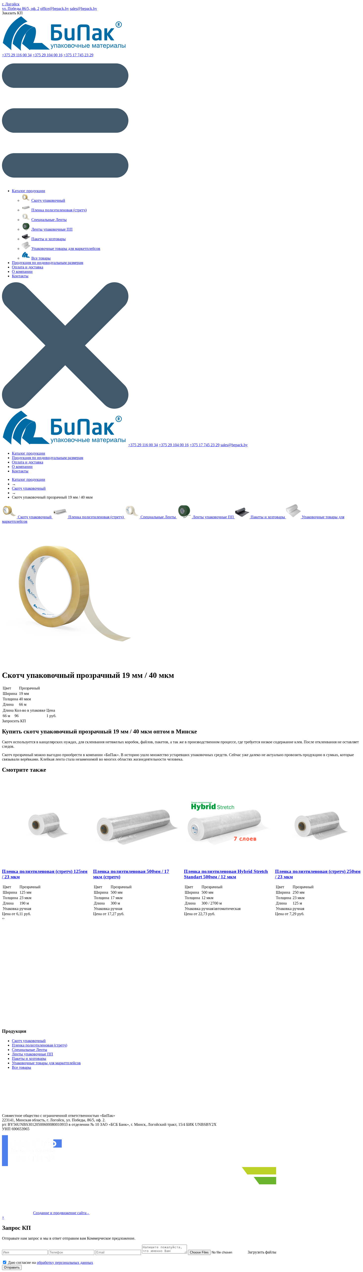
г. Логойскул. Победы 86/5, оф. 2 (20, 6)
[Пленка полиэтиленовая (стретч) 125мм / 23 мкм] (45, 821)
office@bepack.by (54, 8)
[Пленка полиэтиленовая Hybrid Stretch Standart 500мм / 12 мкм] (227, 821)
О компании (22, 271)
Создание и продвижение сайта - (61, 1213)
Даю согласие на (50, 1262)
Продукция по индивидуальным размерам (47, 263)
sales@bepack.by (83, 8)
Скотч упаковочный (48, 200)
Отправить (12, 1267)
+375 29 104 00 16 (47, 55)
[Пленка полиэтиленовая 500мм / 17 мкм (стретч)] (136, 821)
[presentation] (2, 918)
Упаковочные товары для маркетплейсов (65, 248)
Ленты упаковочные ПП (52, 229)
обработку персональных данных (65, 1262)
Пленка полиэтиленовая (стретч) (59, 210)
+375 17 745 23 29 (78, 55)
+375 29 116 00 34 (17, 55)
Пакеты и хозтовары (48, 239)
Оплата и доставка (27, 267)
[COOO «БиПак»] (64, 50)
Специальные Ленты (49, 220)
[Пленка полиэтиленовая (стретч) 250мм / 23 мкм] (318, 821)
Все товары (41, 258)
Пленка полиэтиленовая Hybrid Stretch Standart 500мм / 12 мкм (226, 874)
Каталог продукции (28, 191)
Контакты (20, 276)
